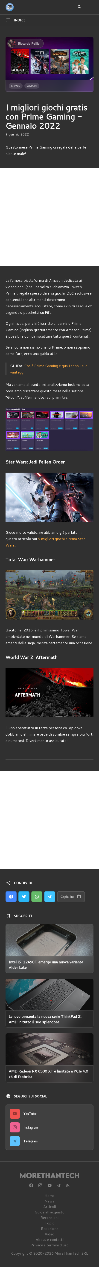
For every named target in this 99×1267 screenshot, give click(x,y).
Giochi (32, 86)
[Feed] (68, 1185)
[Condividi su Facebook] (11, 896)
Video (49, 1234)
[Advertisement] (49, 217)
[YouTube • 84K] (49, 1185)
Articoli (49, 1206)
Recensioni (49, 1217)
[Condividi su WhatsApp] (36, 896)
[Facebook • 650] (31, 1185)
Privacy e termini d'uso (50, 1245)
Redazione (49, 1228)
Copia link (67, 896)
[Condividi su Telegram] (49, 896)
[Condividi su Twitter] (23, 896)
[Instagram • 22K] (40, 1185)
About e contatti (50, 1239)
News (15, 86)
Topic (49, 1223)
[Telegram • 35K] (58, 1185)
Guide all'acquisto (49, 1212)
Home (50, 1195)
